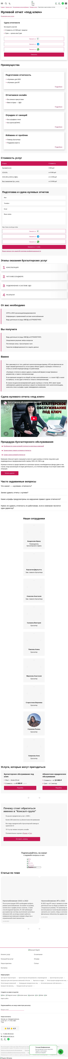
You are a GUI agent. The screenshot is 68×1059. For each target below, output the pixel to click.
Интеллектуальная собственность (51, 983)
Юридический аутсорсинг (24, 986)
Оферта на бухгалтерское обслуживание (11, 1050)
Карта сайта (4, 998)
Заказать (34, 54)
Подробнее (58, 87)
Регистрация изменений (8, 983)
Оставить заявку (22, 839)
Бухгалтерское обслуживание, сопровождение (33, 978)
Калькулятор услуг (7, 959)
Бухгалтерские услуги (56, 978)
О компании (38, 954)
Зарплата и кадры (38, 980)
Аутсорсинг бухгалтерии (8, 978)
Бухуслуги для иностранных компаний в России (15, 980)
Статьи (36, 963)
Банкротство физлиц (7, 986)
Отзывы (36, 959)
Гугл (30, 833)
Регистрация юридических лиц (56, 980)
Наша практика (6, 963)
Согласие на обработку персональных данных (13, 1052)
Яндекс (25, 833)
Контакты (4, 968)
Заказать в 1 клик (34, 247)
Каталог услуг (5, 954)
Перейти (20, 788)
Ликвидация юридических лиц (28, 983)
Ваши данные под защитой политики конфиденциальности (21, 251)
